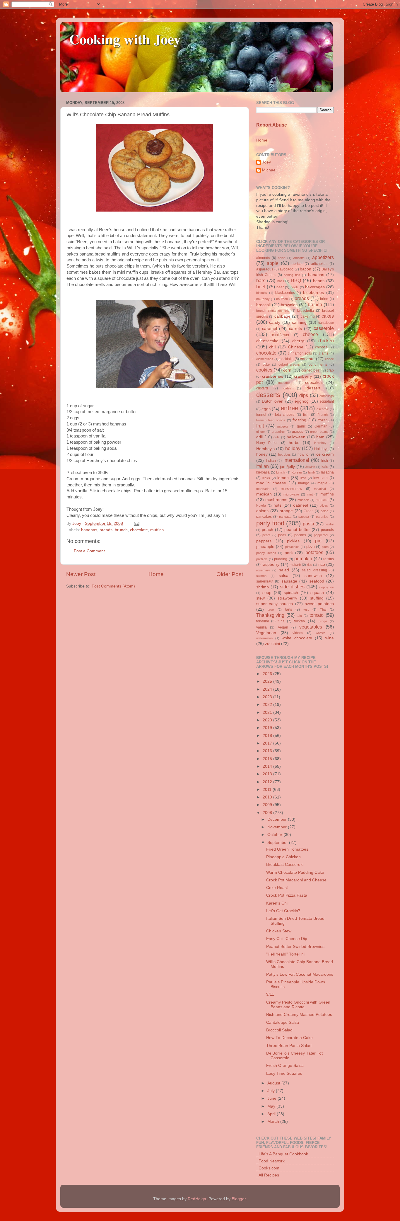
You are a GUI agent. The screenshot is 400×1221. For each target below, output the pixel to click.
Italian (262, 466)
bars (260, 280)
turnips (322, 621)
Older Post (229, 574)
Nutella (261, 505)
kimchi (280, 472)
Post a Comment (89, 551)
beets (295, 287)
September (278, 842)
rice (321, 564)
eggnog (302, 401)
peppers (263, 541)
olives (324, 505)
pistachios (292, 547)
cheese (310, 334)
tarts (288, 609)
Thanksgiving (270, 615)
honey (262, 454)
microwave (291, 494)
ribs (309, 564)
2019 (268, 728)
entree (289, 408)
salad (284, 570)
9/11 (270, 994)
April (272, 1114)
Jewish (310, 467)
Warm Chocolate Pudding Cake (295, 872)
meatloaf (320, 489)
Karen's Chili (277, 903)
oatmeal (300, 505)
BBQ (296, 280)
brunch (121, 530)
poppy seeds (266, 553)
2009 (268, 805)
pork (289, 553)
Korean (297, 472)
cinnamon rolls (300, 353)
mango (303, 483)
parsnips (322, 516)
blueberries (313, 292)
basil (280, 281)
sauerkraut (264, 581)
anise (282, 258)
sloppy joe (326, 587)
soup (266, 592)
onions (262, 511)
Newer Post (80, 574)
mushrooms (276, 500)
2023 (268, 697)
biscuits (261, 292)
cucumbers (286, 382)
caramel (269, 328)
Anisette (299, 258)
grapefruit (278, 431)
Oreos (308, 511)
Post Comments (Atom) (113, 586)
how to (303, 454)
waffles (321, 633)
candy (274, 322)
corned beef (310, 370)
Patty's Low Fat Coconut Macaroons (299, 974)
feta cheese (285, 415)
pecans (300, 535)
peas (282, 535)
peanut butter (297, 529)
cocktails (286, 359)
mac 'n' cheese (271, 483)
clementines (264, 359)
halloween (296, 437)
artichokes (319, 264)
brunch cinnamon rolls (273, 310)
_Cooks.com (267, 1168)
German (320, 426)
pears (266, 535)
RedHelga (197, 1199)
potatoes (314, 552)
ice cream (324, 454)
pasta (308, 523)
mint (310, 494)
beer (280, 287)
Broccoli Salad (279, 1030)
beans (318, 281)
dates (287, 388)
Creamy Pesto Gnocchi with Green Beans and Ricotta (298, 1004)
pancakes (264, 517)
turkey (299, 621)
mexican (264, 494)
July (271, 1091)
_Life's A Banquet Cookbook (282, 1154)
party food (270, 523)
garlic (301, 426)
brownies (289, 305)
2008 (268, 812)
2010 (268, 797)
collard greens (289, 364)
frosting (299, 420)
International (296, 460)
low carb (320, 478)
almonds (263, 258)
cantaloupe (326, 322)
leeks (266, 478)
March (273, 1121)
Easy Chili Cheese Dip (286, 938)
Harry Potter (267, 443)
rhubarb (295, 564)
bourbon (282, 299)
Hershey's (265, 449)
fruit (260, 425)
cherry (298, 341)
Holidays (321, 449)
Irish (324, 461)
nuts (277, 505)
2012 (268, 782)
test (306, 609)
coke (266, 364)
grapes (297, 432)
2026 (268, 674)
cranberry (303, 376)
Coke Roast (277, 887)
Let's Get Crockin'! (283, 911)
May (271, 1106)
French (322, 414)
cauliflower (280, 335)
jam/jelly (287, 466)
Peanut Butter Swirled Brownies (295, 946)
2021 (268, 712)
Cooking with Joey (125, 38)
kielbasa (263, 472)
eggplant (327, 401)
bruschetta (305, 311)
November (277, 827)
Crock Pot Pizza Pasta (286, 895)
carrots (295, 328)
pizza (310, 547)
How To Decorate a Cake (289, 1038)
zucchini (272, 643)
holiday (292, 448)
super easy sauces (274, 604)
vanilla (261, 627)
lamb (311, 472)
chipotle (321, 347)
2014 (268, 766)
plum (325, 547)
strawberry (287, 598)
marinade (262, 489)
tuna (281, 621)
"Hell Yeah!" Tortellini (285, 954)
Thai (323, 609)
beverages (315, 287)
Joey (266, 162)
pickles (293, 541)
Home (156, 574)
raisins (328, 559)
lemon (283, 478)
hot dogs (284, 454)
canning (299, 322)
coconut (307, 359)
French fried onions (270, 420)
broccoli (263, 305)
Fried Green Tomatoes (287, 849)
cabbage (282, 316)
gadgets (282, 426)
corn (287, 370)
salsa (283, 575)
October (275, 834)
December (277, 819)
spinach (291, 592)
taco (271, 609)
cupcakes (314, 382)
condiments (318, 364)
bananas (89, 530)
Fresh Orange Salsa (285, 1065)
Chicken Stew (278, 931)
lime (303, 478)
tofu (299, 615)
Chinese (295, 347)
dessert (313, 388)
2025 (268, 681)
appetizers (323, 257)
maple (322, 483)
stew (260, 598)
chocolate (139, 530)
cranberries (272, 376)
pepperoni (321, 535)
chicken (326, 340)
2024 (268, 689)
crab (330, 370)
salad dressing (314, 570)
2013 (268, 774)
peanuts (327, 530)
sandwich (313, 575)
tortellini (262, 621)
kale (325, 467)
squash (317, 592)
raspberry (270, 564)
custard (262, 388)
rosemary (263, 570)
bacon (305, 269)
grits (276, 437)
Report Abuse (271, 124)
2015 (268, 759)
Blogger (239, 1199)
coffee (329, 359)
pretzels (262, 559)
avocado (286, 269)
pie (318, 540)
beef (260, 286)
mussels (304, 500)
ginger (260, 431)
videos (298, 633)
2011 (268, 789)
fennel (261, 415)
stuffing (317, 598)
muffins (157, 530)
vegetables (310, 626)
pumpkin (303, 558)
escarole (323, 409)
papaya (303, 516)
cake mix (308, 316)
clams (323, 353)
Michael (269, 170)
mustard (322, 500)
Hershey (320, 443)
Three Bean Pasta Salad (289, 1045)
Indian (271, 461)
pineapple (265, 546)
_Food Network (270, 1161)
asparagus (264, 269)
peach (267, 529)
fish (306, 415)
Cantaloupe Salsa (282, 1022)
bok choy (263, 299)
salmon (261, 576)
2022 (268, 704)
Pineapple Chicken (283, 857)
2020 (268, 720)
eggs (266, 409)
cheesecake (267, 341)
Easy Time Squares (284, 1073)
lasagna (327, 472)
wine (329, 638)
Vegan (283, 627)
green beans (319, 431)
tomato (317, 615)
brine (324, 299)
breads (106, 530)
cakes (328, 316)
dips (303, 395)
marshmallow (291, 489)
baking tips (292, 275)
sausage (289, 581)
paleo (324, 511)
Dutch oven (272, 401)
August (274, 1083)
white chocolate (297, 638)
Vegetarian (266, 633)
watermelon (264, 638)
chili (272, 347)
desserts (268, 395)
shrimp (262, 587)
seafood (316, 581)
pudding (280, 559)
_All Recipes (267, 1175)
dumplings (326, 396)
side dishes (292, 586)
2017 (268, 743)
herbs (294, 442)
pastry (329, 524)
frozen (323, 420)
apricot (297, 264)
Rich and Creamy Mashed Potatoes (299, 1014)
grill (259, 437)
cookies (264, 369)
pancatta (285, 516)
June (272, 1098)
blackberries (285, 293)
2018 (268, 735)
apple (272, 263)
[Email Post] (135, 523)
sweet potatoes (319, 604)
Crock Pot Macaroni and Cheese (296, 880)
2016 (268, 751)
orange (286, 511)
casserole (324, 328)
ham (320, 437)
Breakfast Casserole (285, 864)
